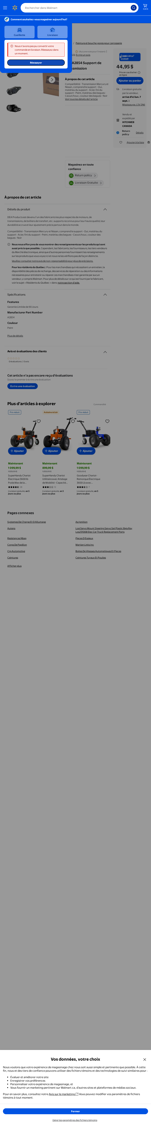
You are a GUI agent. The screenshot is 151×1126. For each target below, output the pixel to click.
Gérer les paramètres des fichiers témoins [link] (74, 1120)
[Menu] (6, 8)
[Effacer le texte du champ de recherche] (129, 8)
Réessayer (36, 62)
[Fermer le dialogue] (144, 1059)
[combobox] (79, 8)
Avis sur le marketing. (62, 1094)
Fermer (75, 1111)
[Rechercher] (134, 8)
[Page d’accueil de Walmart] (15, 8)
